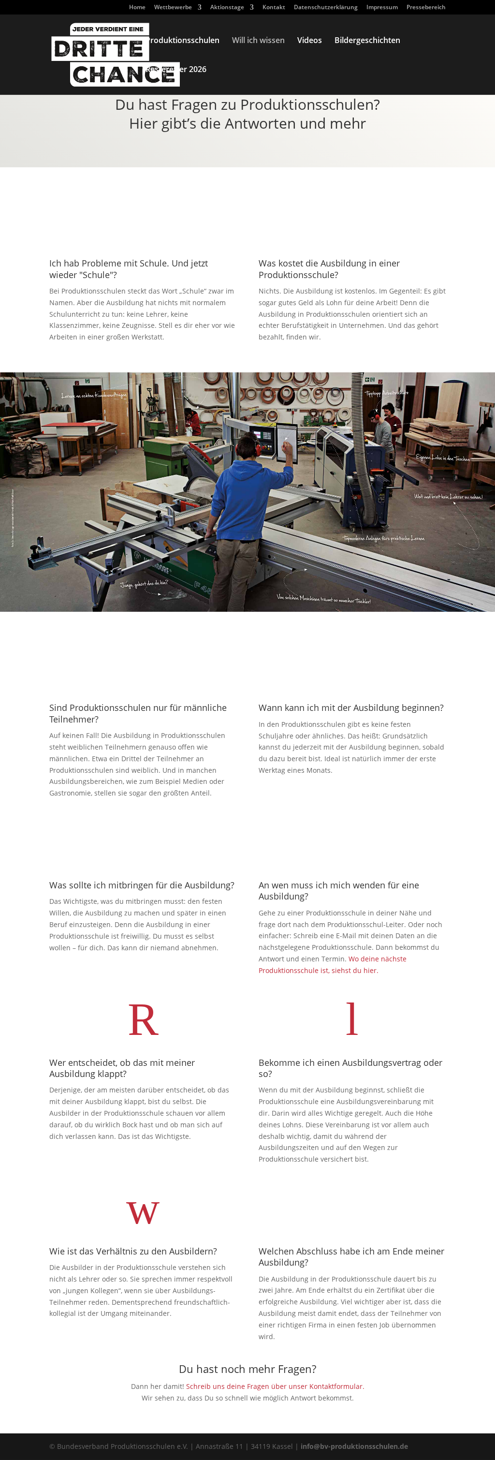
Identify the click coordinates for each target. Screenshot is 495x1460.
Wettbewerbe (173, 7)
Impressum (382, 7)
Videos (309, 41)
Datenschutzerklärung (326, 7)
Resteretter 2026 (176, 70)
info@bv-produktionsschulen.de (354, 1446)
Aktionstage (227, 7)
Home (137, 7)
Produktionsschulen (182, 41)
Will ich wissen (258, 41)
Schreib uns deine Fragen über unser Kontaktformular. (275, 1386)
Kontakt (273, 7)
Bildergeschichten (367, 41)
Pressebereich (426, 7)
